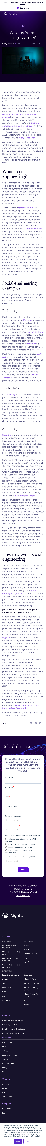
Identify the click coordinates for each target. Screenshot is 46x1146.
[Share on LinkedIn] (30, 723)
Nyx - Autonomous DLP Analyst (14, 1033)
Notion (26, 1001)
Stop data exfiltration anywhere (10, 946)
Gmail (4, 992)
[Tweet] (35, 723)
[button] (40, 14)
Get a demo (6, 1109)
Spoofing (6, 435)
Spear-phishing (35, 332)
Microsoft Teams (30, 979)
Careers (5, 1092)
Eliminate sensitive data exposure (11, 953)
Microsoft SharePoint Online (32, 995)
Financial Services (30, 954)
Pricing (4, 1068)
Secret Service (34, 228)
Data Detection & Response (12, 1025)
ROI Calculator (7, 1072)
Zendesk (27, 1005)
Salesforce (28, 975)
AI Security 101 (7, 1051)
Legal (26, 958)
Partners (5, 1088)
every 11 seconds (27, 137)
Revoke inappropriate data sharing (10, 959)
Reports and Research (10, 1055)
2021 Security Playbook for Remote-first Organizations (20, 707)
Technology (28, 945)
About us (5, 1084)
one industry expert (25, 495)
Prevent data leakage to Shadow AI (11, 966)
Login (4, 1113)
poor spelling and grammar (19, 592)
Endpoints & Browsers (10, 975)
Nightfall (6, 637)
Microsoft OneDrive (31, 983)
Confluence (6, 1000)
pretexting (10, 394)
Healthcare (28, 949)
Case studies (7, 1042)
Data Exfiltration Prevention (12, 1021)
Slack (4, 983)
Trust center (7, 1097)
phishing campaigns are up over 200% (20, 124)
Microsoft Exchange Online (31, 988)
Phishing (27, 320)
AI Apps (5, 979)
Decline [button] (27, 1141)
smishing (31, 343)
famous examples (27, 207)
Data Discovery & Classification (14, 1029)
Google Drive (7, 987)
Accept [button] (18, 1141)
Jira (3, 996)
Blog (4, 1047)
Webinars (5, 1059)
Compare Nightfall (9, 1063)
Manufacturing (29, 962)
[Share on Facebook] (40, 723)
